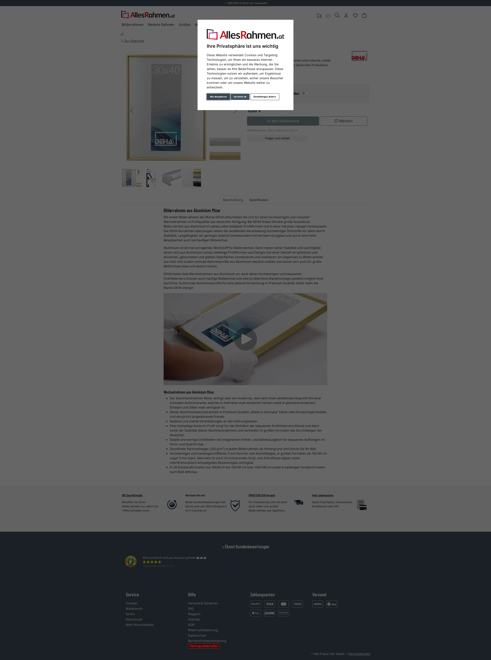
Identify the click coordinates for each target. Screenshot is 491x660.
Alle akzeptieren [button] (218, 96)
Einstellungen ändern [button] (265, 96)
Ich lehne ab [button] (240, 96)
